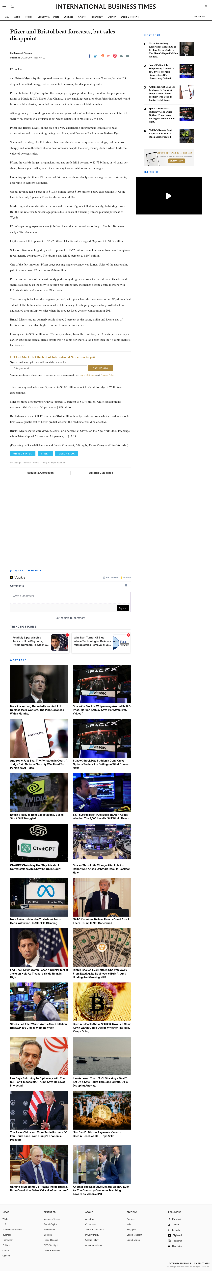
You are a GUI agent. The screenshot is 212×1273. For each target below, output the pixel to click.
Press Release (51, 1240)
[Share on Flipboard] (109, 56)
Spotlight (48, 1235)
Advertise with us (93, 1245)
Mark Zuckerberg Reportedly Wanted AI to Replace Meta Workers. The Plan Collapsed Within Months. (37, 710)
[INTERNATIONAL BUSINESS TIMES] (106, 7)
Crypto (82, 16)
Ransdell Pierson (22, 53)
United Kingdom (134, 1235)
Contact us (90, 1224)
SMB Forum (49, 1229)
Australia (131, 1219)
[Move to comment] (128, 56)
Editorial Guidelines (100, 472)
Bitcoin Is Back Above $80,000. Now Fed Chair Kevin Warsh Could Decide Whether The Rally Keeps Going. (102, 1028)
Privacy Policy (107, 375)
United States (133, 1240)
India (129, 1224)
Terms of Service (87, 375)
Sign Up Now (176, 161)
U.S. (7, 16)
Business (68, 16)
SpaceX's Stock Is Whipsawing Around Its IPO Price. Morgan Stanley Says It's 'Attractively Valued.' (102, 710)
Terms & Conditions (94, 1229)
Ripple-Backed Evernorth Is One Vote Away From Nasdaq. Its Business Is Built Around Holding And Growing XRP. (100, 974)
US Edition (199, 16)
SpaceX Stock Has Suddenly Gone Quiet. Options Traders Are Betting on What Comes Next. (101, 764)
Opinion (112, 16)
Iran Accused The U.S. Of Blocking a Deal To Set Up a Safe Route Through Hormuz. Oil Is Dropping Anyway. (100, 1082)
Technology (97, 16)
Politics (28, 16)
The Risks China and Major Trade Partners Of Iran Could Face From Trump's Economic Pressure (38, 1136)
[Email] (121, 56)
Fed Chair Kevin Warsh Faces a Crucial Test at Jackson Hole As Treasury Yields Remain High (39, 974)
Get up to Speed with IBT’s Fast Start (174, 153)
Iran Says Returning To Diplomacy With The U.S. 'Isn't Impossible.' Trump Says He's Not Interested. (37, 1082)
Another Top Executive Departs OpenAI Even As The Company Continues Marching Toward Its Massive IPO (101, 1190)
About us (89, 1219)
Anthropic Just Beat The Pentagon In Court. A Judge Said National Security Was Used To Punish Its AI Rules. (38, 764)
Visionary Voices (52, 1219)
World (17, 16)
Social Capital (50, 1224)
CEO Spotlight (51, 1245)
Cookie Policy (92, 1240)
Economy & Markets (48, 16)
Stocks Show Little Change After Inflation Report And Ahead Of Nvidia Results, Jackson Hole (102, 869)
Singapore (131, 1229)
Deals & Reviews (130, 16)
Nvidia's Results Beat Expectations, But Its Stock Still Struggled (160, 133)
